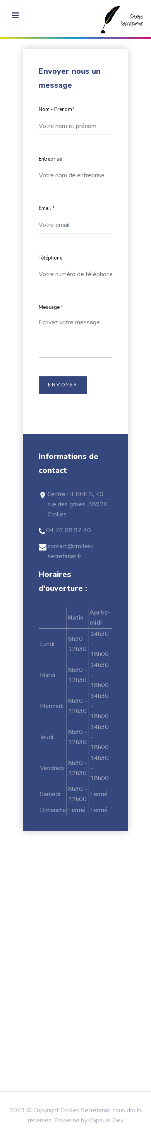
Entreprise (50, 159)
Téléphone (50, 258)
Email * (47, 208)
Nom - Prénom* (56, 109)
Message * (51, 307)
